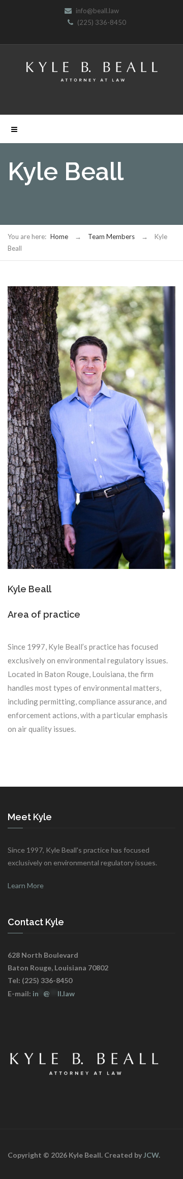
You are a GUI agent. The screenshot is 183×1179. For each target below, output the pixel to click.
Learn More (26, 885)
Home (59, 236)
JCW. (151, 1155)
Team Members (111, 236)
